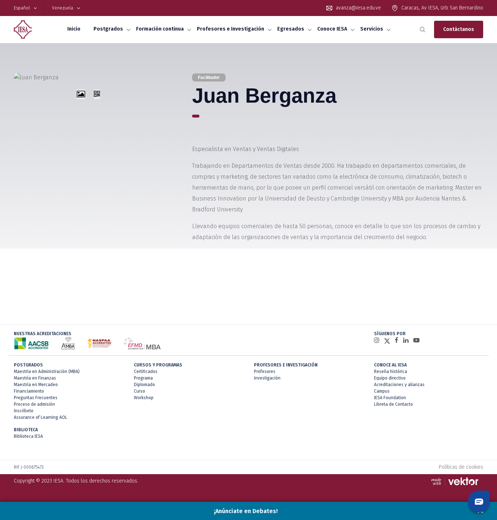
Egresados (290, 29)
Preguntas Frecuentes (35, 397)
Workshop (144, 397)
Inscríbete (23, 410)
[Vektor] (456, 481)
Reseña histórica (390, 371)
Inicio (73, 29)
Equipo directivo (390, 378)
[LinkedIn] (406, 340)
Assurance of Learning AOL (40, 417)
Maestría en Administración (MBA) (47, 371)
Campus (382, 391)
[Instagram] (376, 340)
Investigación (267, 378)
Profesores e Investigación (230, 29)
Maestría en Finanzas (35, 378)
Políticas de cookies (461, 467)
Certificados (146, 371)
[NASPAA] (99, 343)
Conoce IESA (332, 29)
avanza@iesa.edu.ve (358, 8)
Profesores (264, 371)
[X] (387, 340)
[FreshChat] (479, 501)
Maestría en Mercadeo (36, 384)
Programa (143, 378)
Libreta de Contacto (393, 404)
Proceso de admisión (34, 404)
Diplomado (144, 384)
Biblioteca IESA (28, 436)
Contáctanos (458, 29)
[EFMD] (142, 343)
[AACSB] (31, 343)
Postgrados (108, 29)
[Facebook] (396, 340)
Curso (139, 391)
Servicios (371, 29)
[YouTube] (416, 340)
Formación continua (160, 29)
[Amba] (68, 343)
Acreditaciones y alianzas (399, 384)
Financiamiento (29, 391)
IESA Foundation (390, 397)
